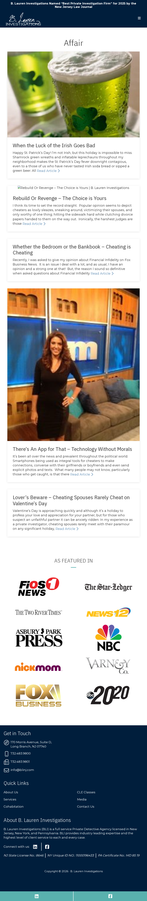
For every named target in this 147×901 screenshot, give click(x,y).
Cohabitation (14, 806)
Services (10, 799)
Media (82, 799)
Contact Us (85, 806)
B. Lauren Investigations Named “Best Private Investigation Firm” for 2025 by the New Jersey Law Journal (73, 5)
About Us (11, 792)
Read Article (47, 171)
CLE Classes (86, 792)
